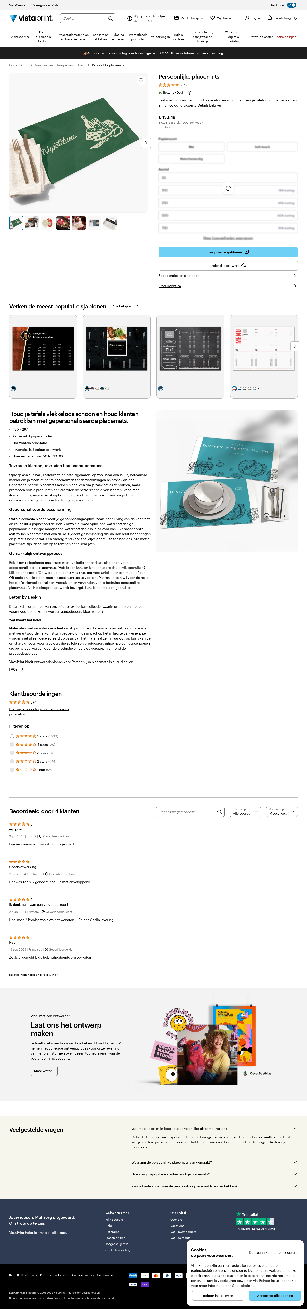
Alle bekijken (122, 306)
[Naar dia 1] (16, 223)
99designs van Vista (44, 5)
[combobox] (84, 18)
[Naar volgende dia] (146, 143)
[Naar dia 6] (94, 223)
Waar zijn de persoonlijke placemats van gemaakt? (172, 1162)
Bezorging (112, 1231)
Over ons (176, 1219)
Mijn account (114, 1219)
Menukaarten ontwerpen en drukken (59, 65)
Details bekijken (210, 105)
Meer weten (92, 611)
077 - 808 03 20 (18, 1274)
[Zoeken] (110, 18)
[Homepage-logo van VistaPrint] (31, 18)
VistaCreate (17, 5)
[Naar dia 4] (63, 223)
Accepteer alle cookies (275, 1295)
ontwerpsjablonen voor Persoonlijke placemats (71, 662)
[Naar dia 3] (48, 223)
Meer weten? (44, 1071)
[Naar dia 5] (79, 223)
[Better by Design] (189, 92)
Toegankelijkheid (117, 1244)
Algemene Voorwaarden (86, 1274)
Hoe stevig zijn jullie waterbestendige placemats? (171, 1174)
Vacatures (177, 1225)
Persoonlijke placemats (108, 65)
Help (108, 1225)
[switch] (283, 5)
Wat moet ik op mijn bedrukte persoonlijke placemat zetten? (179, 1128)
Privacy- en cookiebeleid (54, 1274)
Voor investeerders (183, 1231)
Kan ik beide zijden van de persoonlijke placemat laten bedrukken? (184, 1186)
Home (13, 65)
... (26, 65)
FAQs (13, 669)
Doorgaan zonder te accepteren (274, 1252)
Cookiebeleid (242, 1285)
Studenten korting (117, 1250)
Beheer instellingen (218, 1295)
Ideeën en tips (115, 1238)
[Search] (219, 812)
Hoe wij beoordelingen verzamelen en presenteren (39, 711)
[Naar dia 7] (110, 223)
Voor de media (180, 1238)
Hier (172, 53)
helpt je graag (36, 1232)
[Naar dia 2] (32, 223)
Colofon (108, 1274)
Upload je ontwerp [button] (225, 265)
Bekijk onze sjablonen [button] (225, 252)
